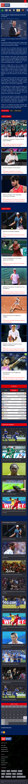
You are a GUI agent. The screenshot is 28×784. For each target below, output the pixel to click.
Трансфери (8, 776)
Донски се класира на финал (8, 539)
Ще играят (14, 390)
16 (3, 717)
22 (25, 717)
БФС (3, 776)
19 (14, 717)
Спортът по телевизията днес (9, 494)
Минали (22, 390)
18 (10, 717)
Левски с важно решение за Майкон (10, 610)
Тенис (18, 18)
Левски (3, 771)
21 (21, 717)
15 (25, 714)
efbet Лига (19, 773)
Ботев (14, 776)
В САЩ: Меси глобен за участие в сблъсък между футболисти (13, 556)
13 (17, 714)
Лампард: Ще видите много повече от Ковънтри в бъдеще (13, 592)
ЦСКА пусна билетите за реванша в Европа (12, 574)
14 (21, 714)
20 (17, 717)
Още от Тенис (6, 208)
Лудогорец (14, 771)
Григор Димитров (21, 776)
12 (14, 714)
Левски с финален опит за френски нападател (13, 477)
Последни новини (9, 522)
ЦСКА (8, 771)
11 (10, 714)
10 (6, 714)
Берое (3, 773)
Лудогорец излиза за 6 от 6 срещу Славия (11, 459)
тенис (11, 110)
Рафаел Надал (18, 110)
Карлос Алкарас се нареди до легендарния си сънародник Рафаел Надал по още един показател (13, 146)
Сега (6, 390)
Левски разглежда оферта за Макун (10, 664)
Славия (20, 771)
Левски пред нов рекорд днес (9, 442)
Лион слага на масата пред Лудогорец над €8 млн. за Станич (13, 511)
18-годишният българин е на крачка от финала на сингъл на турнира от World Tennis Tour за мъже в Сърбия (14, 293)
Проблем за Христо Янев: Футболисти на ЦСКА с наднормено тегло (13, 646)
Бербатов (9, 773)
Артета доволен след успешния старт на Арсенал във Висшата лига (13, 681)
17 (6, 717)
